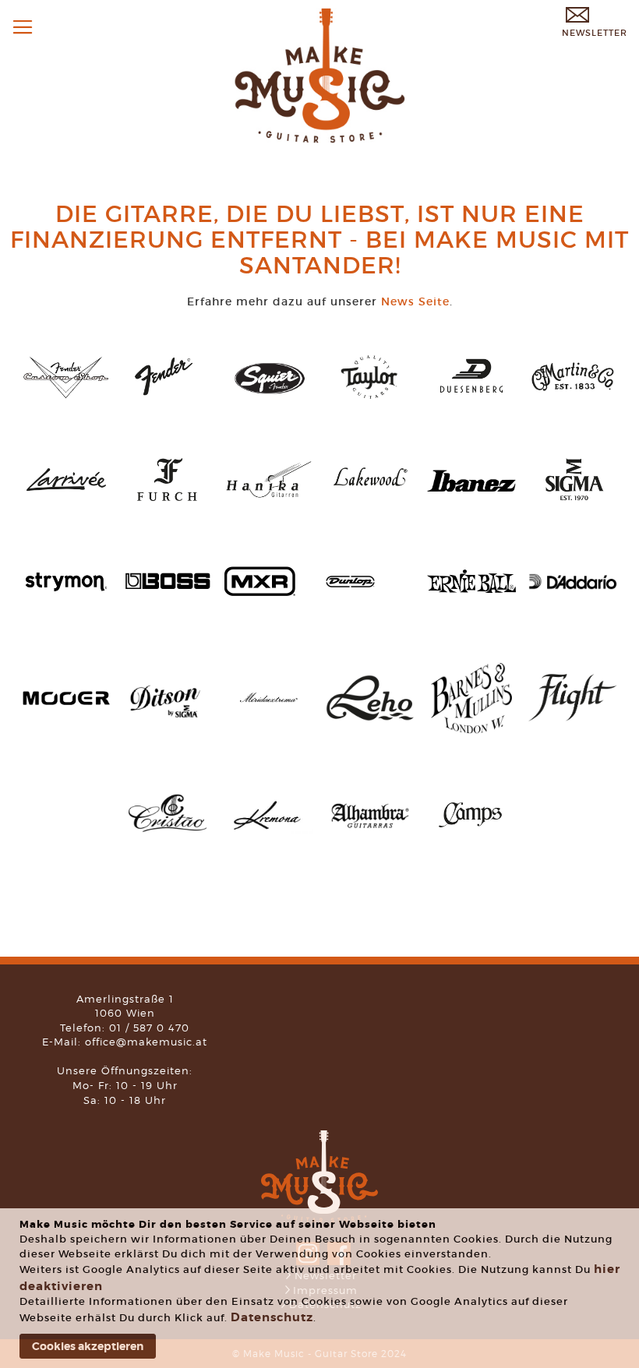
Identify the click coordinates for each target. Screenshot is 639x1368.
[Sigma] (572, 506)
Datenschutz (272, 1317)
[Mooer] (66, 703)
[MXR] (259, 592)
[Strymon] (66, 606)
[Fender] (167, 402)
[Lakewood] (370, 506)
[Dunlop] (350, 583)
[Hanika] (268, 506)
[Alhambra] (370, 841)
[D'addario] (572, 586)
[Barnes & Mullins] (471, 739)
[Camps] (471, 840)
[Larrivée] (66, 506)
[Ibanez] (471, 488)
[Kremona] (268, 830)
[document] (321, 1288)
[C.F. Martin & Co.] (572, 405)
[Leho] (370, 717)
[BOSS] (167, 602)
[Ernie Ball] (471, 589)
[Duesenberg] (471, 402)
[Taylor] (370, 402)
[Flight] (572, 717)
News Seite (415, 301)
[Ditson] (167, 727)
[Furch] (167, 506)
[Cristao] (167, 841)
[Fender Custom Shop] (66, 396)
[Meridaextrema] (268, 712)
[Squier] (268, 397)
